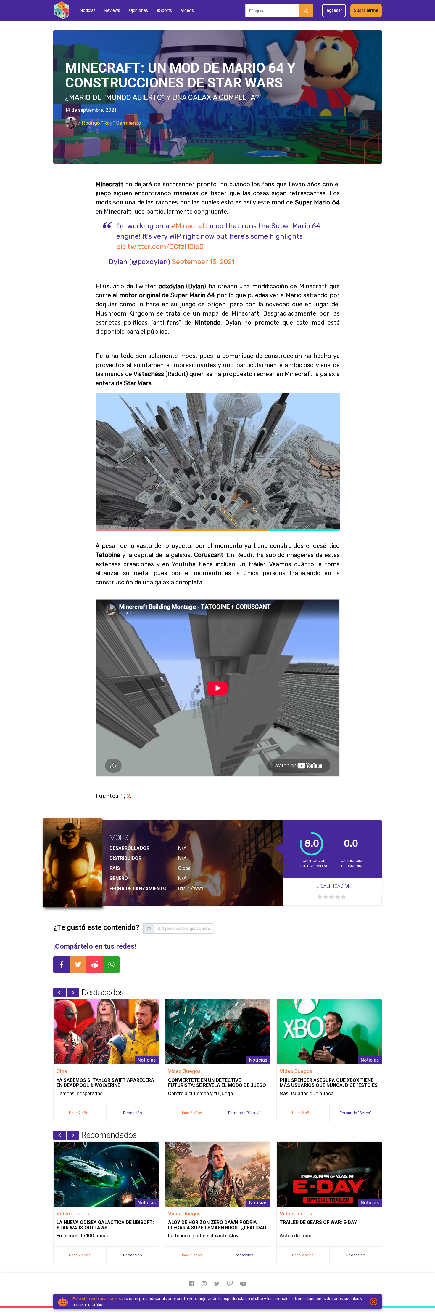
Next (73, 992)
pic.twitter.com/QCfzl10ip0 (160, 246)
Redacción (132, 1113)
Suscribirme (366, 10)
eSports (164, 10)
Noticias (88, 10)
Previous (59, 992)
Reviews (112, 10)
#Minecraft (189, 226)
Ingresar (334, 10)
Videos (187, 10)
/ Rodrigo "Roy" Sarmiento (109, 123)
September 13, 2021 (203, 261)
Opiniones (138, 10)
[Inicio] (61, 10)
